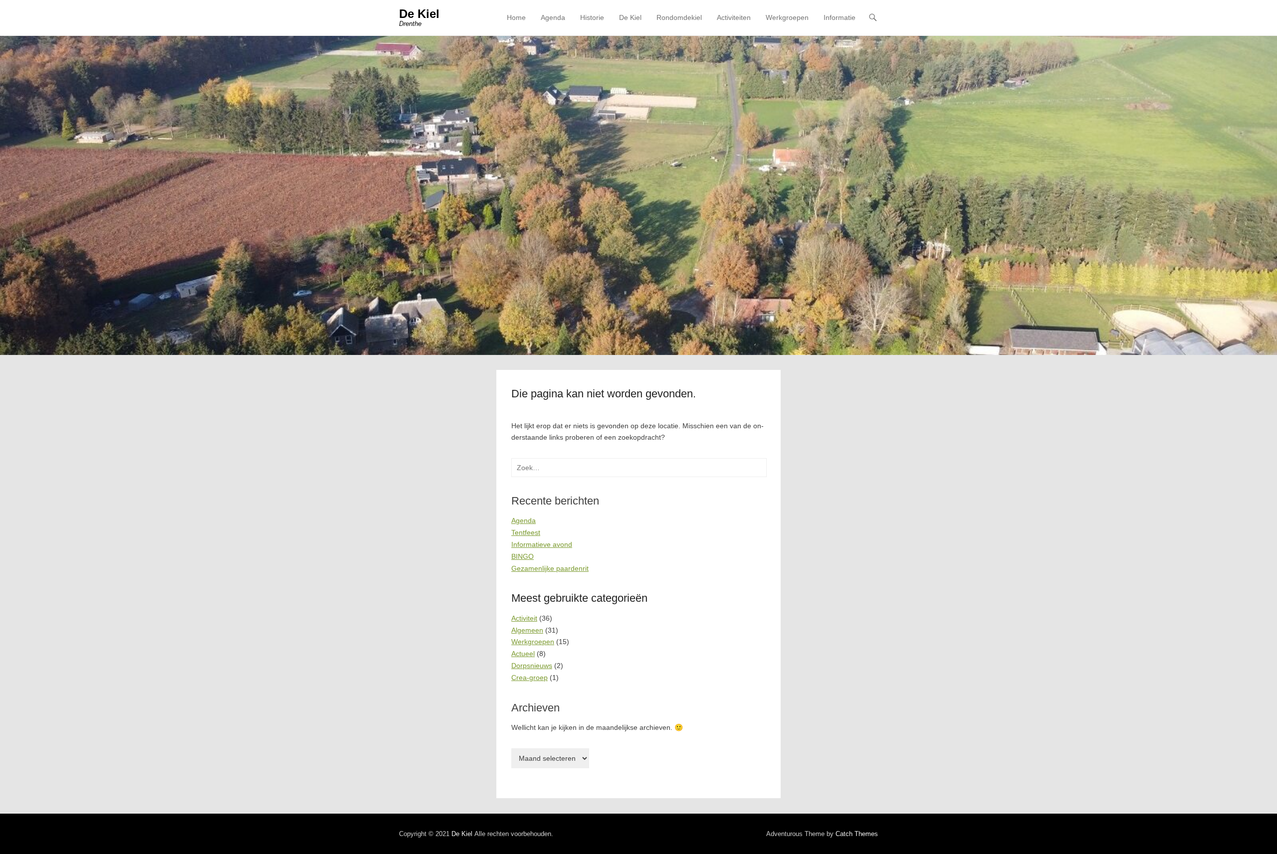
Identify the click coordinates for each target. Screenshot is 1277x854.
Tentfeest (525, 532)
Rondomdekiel (679, 17)
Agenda (553, 17)
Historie (592, 17)
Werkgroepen (787, 17)
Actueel (523, 654)
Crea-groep (529, 678)
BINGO (522, 556)
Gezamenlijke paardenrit (550, 568)
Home (516, 17)
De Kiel (419, 13)
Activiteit (524, 618)
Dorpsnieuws (531, 666)
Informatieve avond (541, 544)
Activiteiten (734, 17)
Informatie (839, 17)
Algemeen (527, 630)
